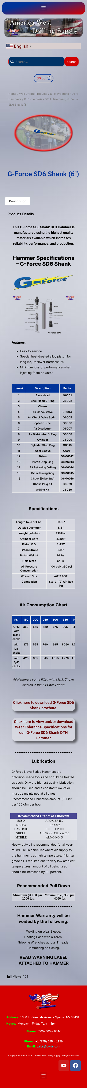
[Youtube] (63, 1065)
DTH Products (59, 93)
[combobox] (36, 61)
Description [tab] (17, 201)
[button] (43, 7)
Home (12, 93)
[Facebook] (75, 1065)
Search (72, 61)
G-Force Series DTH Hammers (44, 99)
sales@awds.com (48, 1046)
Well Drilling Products (33, 93)
